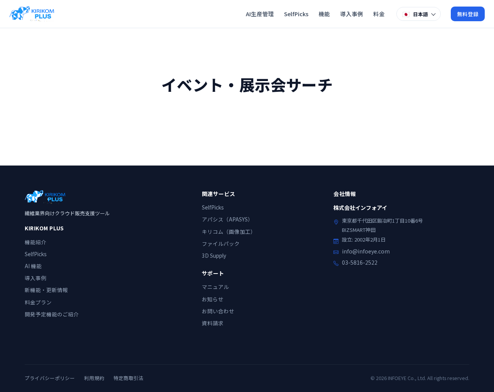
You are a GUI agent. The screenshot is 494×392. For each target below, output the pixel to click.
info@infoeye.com (366, 251)
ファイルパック (221, 243)
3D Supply (214, 255)
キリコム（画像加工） (229, 231)
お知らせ (212, 299)
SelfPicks (296, 14)
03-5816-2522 (359, 262)
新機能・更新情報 (46, 290)
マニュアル (215, 287)
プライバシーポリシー (50, 378)
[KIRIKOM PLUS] (31, 14)
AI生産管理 (260, 14)
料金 (379, 14)
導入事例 (351, 14)
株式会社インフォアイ (360, 207)
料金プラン (38, 302)
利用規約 (94, 378)
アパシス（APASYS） (227, 219)
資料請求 (212, 323)
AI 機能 (33, 266)
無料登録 (468, 14)
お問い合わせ (218, 311)
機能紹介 (35, 242)
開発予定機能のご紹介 (52, 314)
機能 (324, 14)
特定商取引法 (128, 378)
